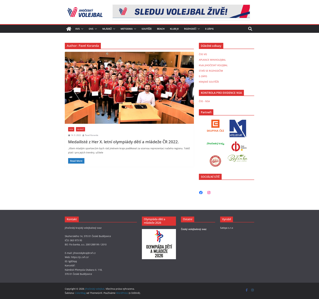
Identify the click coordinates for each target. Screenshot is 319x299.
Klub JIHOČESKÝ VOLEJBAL (213, 65)
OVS (91, 28)
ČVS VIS (203, 54)
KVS (77, 28)
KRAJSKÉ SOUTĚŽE (209, 81)
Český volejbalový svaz (194, 229)
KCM (71, 129)
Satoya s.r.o (226, 227)
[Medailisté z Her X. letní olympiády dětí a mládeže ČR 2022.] (129, 88)
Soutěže (147, 28)
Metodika (127, 28)
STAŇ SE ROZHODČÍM (211, 70)
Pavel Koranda (91, 135)
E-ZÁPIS (203, 76)
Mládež (107, 28)
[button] (81, 28)
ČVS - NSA (204, 101)
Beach (161, 28)
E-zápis (209, 28)
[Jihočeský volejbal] (69, 29)
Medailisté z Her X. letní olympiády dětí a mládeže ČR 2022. (123, 141)
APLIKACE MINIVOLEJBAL (212, 59)
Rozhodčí (190, 28)
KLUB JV (174, 28)
